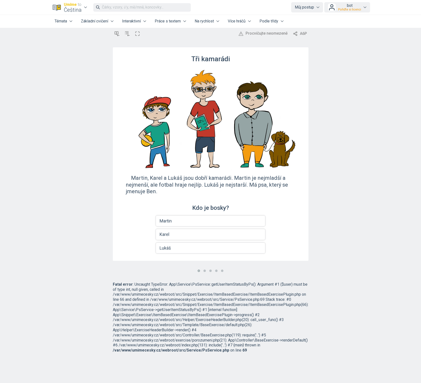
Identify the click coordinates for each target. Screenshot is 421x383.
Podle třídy (268, 21)
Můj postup (304, 7)
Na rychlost (204, 21)
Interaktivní (131, 21)
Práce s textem (168, 21)
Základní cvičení (94, 21)
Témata (61, 21)
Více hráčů (237, 21)
